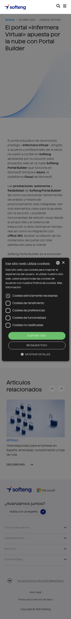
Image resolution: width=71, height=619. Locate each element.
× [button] (63, 262)
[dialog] (35, 309)
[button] (35, 354)
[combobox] (58, 263)
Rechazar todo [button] (37, 345)
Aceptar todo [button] (36, 335)
